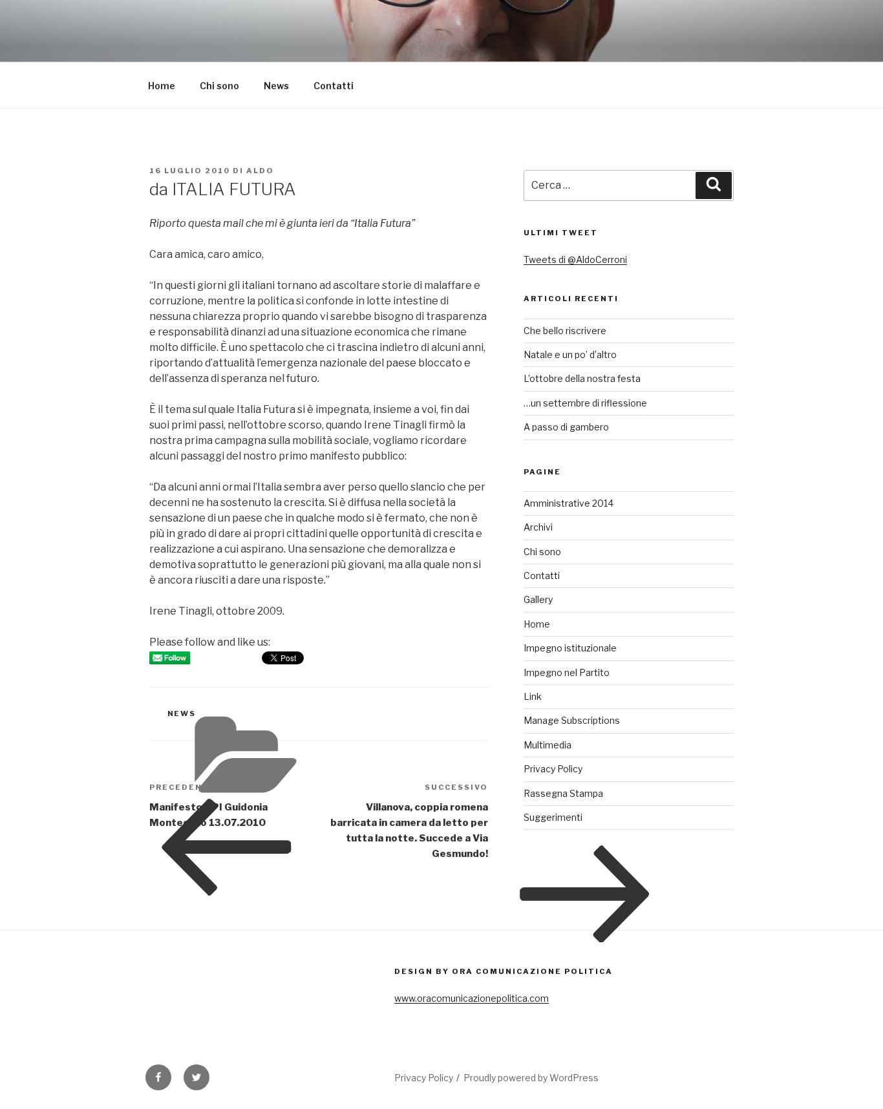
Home (161, 85)
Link (533, 696)
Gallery (538, 599)
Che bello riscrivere (565, 330)
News (276, 85)
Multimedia (547, 744)
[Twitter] (196, 1077)
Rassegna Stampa (563, 793)
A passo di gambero (566, 426)
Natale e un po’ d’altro (570, 354)
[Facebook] (158, 1077)
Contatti (334, 85)
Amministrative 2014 (568, 503)
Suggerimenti (553, 817)
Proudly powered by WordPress (531, 1077)
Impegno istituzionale (570, 647)
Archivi (538, 527)
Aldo (260, 170)
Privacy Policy (553, 768)
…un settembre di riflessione (585, 402)
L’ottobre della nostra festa (582, 378)
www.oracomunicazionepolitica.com (471, 998)
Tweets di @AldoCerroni (575, 259)
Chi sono (219, 85)
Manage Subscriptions (572, 720)
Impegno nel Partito (567, 672)
